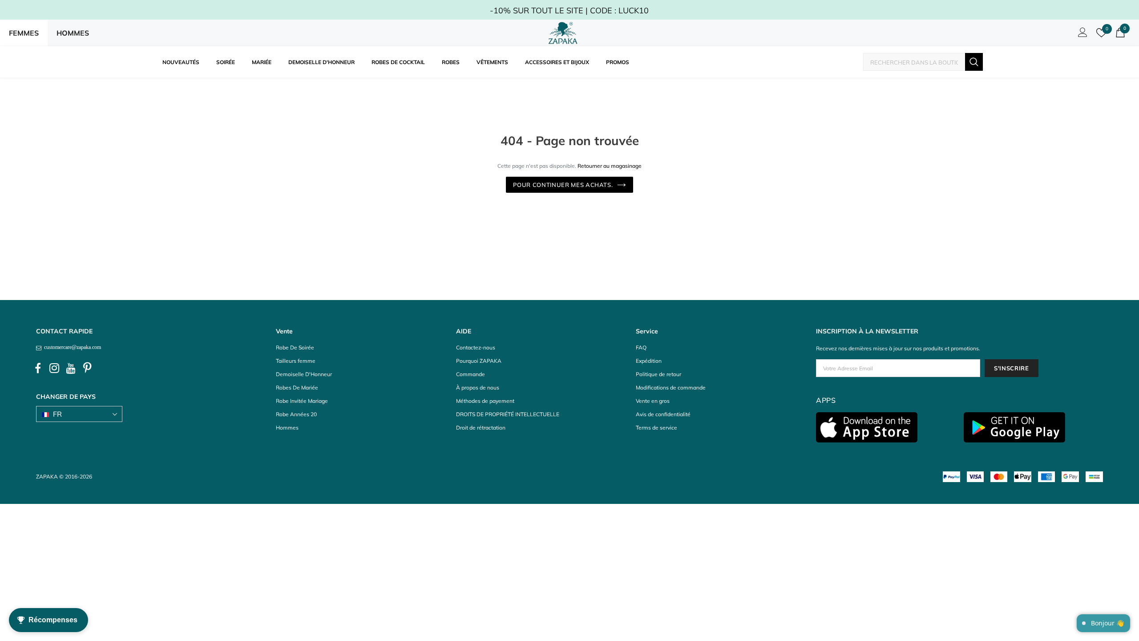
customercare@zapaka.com (71, 347)
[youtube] (71, 369)
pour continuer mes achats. (563, 184)
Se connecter (1081, 34)
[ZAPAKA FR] (563, 33)
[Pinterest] (87, 369)
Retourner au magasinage (610, 165)
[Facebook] (38, 369)
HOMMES (73, 32)
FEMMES (24, 32)
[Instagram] (54, 369)
